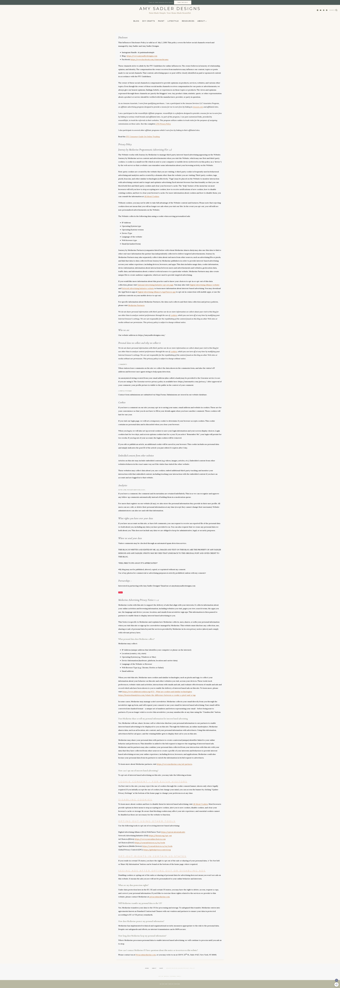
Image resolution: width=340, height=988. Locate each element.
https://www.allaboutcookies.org (136, 691)
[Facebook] (326, 10)
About (154, 968)
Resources (188, 21)
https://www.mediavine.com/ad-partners (174, 764)
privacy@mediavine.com (159, 897)
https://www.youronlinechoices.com (150, 839)
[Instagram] (317, 10)
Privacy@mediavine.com (146, 955)
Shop (161, 968)
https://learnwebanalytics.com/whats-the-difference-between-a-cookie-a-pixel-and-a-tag (156, 695)
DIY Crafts (148, 21)
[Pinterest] (323, 10)
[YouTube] (320, 10)
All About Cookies (200, 804)
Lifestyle (173, 21)
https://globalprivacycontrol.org (157, 850)
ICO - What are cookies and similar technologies (171, 691)
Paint (161, 21)
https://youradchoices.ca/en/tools (150, 843)
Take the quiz (183, 2)
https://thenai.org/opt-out (160, 835)
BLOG (136, 21)
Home (147, 968)
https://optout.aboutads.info (173, 832)
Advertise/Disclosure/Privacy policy (180, 968)
